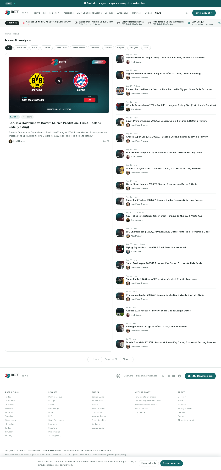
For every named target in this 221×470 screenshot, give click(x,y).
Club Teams (97, 412)
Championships (99, 420)
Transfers (137, 12)
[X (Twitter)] (162, 376)
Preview (108, 47)
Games (181, 416)
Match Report (78, 47)
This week (9, 404)
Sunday (8, 435)
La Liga (51, 400)
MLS (50, 416)
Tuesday (9, 416)
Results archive (141, 408)
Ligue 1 (51, 412)
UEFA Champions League (89, 12)
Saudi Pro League (56, 420)
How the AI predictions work (147, 400)
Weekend (9, 408)
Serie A (51, 404)
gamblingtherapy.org (116, 454)
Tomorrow (54, 12)
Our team (182, 397)
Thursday (9, 424)
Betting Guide (98, 397)
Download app (205, 375)
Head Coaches (98, 408)
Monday (9, 412)
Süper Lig (52, 428)
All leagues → (54, 435)
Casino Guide (98, 428)
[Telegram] (179, 376)
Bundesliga (53, 408)
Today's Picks (39, 12)
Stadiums (96, 424)
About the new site (186, 420)
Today (8, 397)
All (8, 47)
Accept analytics (171, 463)
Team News (61, 47)
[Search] (187, 13)
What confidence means (146, 404)
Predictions (68, 12)
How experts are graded (145, 397)
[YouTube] (173, 376)
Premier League (55, 397)
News (158, 12)
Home (8, 33)
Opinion (46, 47)
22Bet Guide (97, 400)
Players (120, 47)
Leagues (109, 12)
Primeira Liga (54, 432)
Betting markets (185, 408)
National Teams (99, 416)
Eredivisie (52, 424)
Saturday (9, 432)
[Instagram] (168, 376)
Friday (8, 428)
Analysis (134, 47)
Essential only (148, 463)
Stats (146, 47)
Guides (148, 12)
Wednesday (10, 420)
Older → (126, 359)
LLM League (122, 12)
